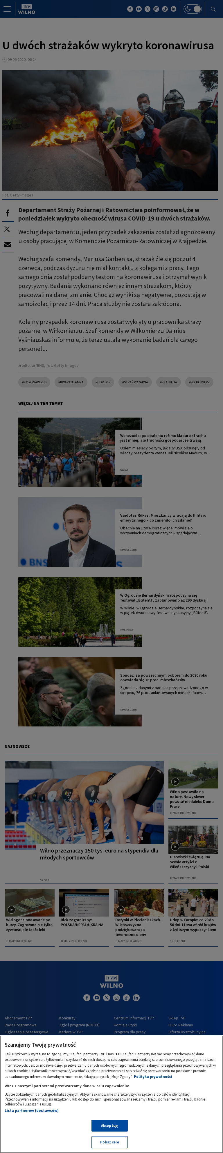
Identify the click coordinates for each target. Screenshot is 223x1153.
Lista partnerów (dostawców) (32, 1110)
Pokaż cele (109, 1142)
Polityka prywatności (153, 1076)
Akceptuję (109, 1125)
